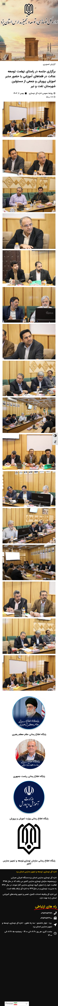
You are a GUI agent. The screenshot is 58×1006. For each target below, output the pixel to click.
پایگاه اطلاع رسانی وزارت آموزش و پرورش (29, 818)
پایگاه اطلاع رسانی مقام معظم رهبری (29, 734)
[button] (3, 3)
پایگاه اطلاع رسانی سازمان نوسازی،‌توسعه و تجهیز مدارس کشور (29, 862)
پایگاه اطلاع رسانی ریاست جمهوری (29, 776)
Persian (9, 1003)
